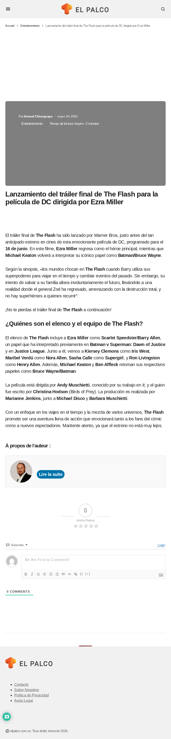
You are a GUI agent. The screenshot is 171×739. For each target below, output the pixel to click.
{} (81, 573)
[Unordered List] (57, 574)
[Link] (76, 574)
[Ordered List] (51, 574)
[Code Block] (69, 574)
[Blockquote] (63, 574)
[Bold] (26, 574)
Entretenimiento (29, 25)
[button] (8, 9)
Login (161, 545)
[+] (87, 573)
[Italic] (32, 574)
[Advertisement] (85, 64)
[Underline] (38, 574)
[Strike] (44, 574)
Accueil (9, 25)
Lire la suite (50, 474)
